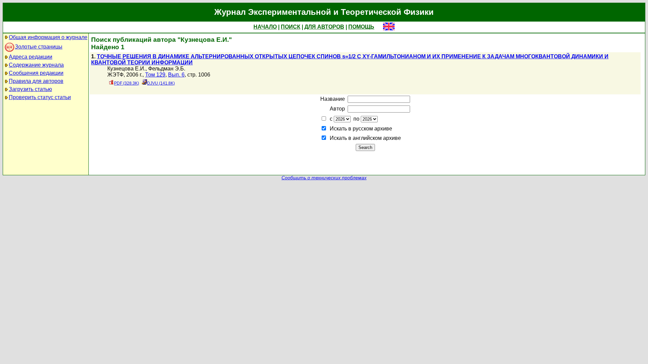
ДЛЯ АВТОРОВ (324, 27)
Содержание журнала (36, 65)
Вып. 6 (176, 75)
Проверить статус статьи (40, 97)
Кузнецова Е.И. (126, 68)
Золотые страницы (38, 47)
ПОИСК (290, 27)
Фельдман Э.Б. (166, 68)
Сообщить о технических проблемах (324, 177)
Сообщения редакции (36, 73)
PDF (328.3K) (126, 83)
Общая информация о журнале (48, 37)
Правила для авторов (36, 81)
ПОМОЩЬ (361, 27)
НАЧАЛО (265, 27)
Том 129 (155, 75)
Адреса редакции (30, 57)
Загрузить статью (30, 89)
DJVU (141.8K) (161, 83)
